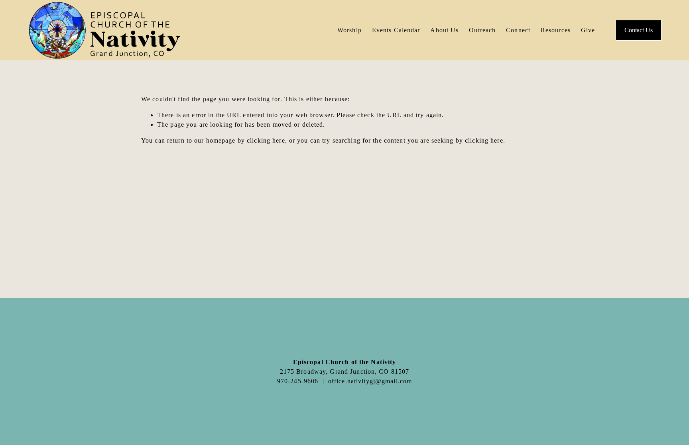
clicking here (266, 140)
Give (588, 30)
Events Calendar (396, 30)
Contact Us (638, 30)
